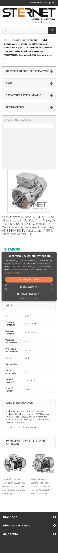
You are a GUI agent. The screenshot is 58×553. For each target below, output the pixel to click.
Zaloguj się (49, 2)
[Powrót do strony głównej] (5, 40)
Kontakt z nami (36, 2)
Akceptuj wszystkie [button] (29, 279)
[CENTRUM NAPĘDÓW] (29, 14)
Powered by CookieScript (29, 298)
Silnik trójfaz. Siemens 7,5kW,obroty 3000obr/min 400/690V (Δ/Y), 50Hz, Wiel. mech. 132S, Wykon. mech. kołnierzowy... (13, 486)
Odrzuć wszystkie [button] (29, 287)
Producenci (14, 107)
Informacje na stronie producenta (21, 427)
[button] (29, 293)
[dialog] (28, 276)
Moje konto (10, 534)
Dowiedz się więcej (12, 272)
